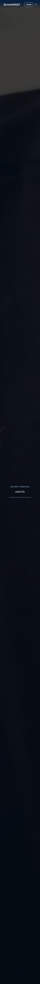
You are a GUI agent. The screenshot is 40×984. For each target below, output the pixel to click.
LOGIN (28, 5)
